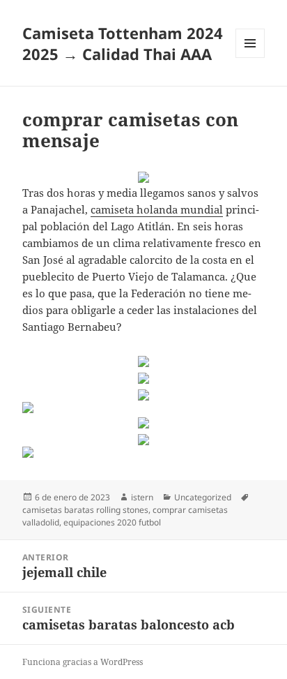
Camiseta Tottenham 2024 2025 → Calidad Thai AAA (122, 43)
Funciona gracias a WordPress (82, 662)
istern (142, 497)
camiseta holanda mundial (157, 209)
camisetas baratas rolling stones (85, 510)
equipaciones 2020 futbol (112, 522)
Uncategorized (202, 497)
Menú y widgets (250, 57)
